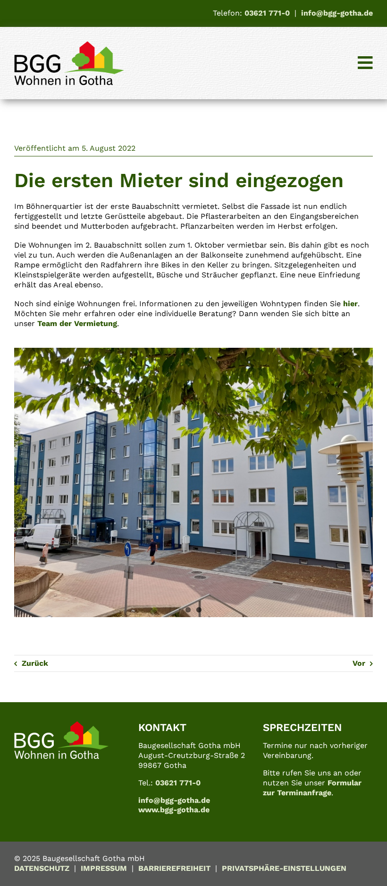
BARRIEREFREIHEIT (174, 868)
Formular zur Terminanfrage (312, 787)
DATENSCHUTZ (41, 868)
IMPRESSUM (104, 868)
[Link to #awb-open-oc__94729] (365, 62)
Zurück (35, 663)
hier (350, 303)
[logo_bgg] (69, 44)
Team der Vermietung (77, 323)
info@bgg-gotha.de (337, 13)
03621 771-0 (267, 13)
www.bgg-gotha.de (174, 809)
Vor (359, 663)
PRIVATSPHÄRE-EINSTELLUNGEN (284, 868)
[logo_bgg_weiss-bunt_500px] (61, 724)
